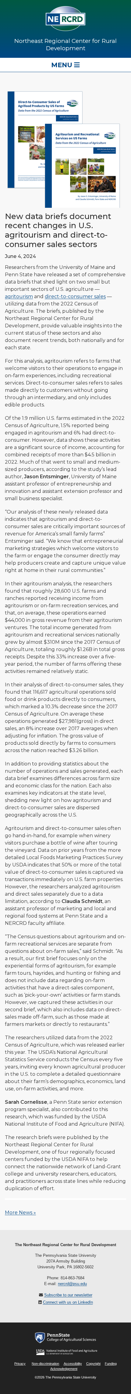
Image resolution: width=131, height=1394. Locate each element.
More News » (20, 1212)
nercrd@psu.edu (72, 1283)
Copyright (93, 1363)
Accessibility (73, 1363)
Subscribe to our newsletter (68, 1295)
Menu (62, 65)
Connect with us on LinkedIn (68, 1302)
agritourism (19, 296)
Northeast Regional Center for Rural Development (65, 44)
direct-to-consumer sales (75, 296)
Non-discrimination (45, 1363)
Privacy (20, 1363)
